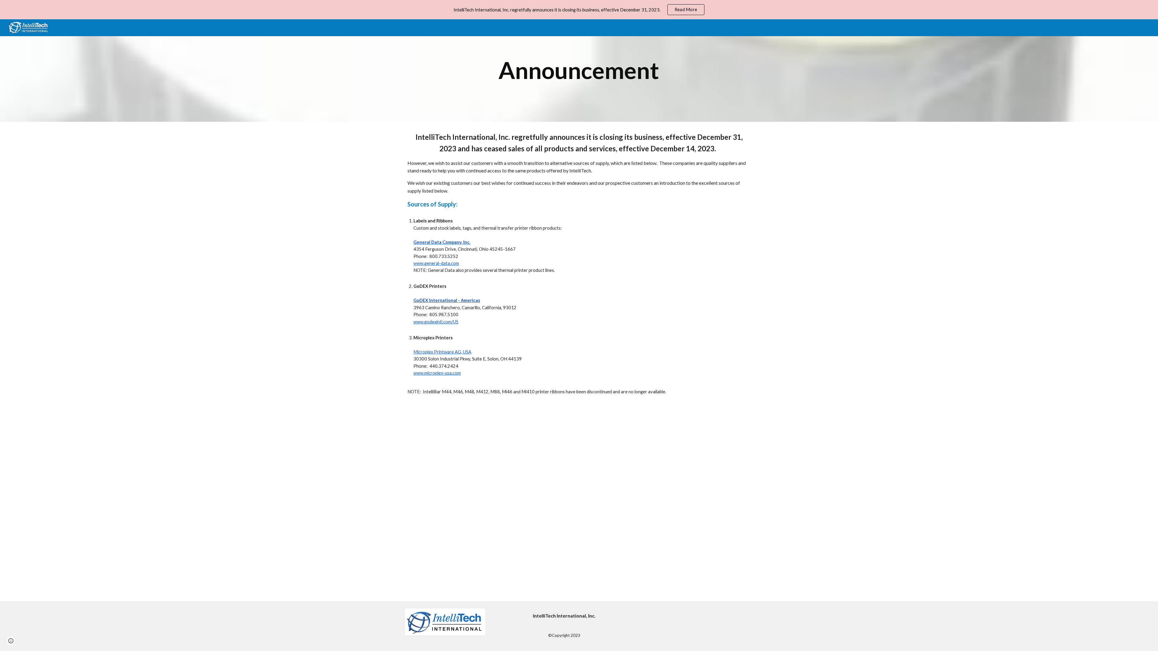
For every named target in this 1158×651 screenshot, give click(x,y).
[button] (11, 641)
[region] (579, 9)
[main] (579, 71)
